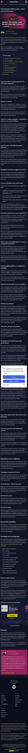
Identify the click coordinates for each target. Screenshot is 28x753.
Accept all (14, 377)
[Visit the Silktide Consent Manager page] (24, 384)
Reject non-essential (14, 381)
